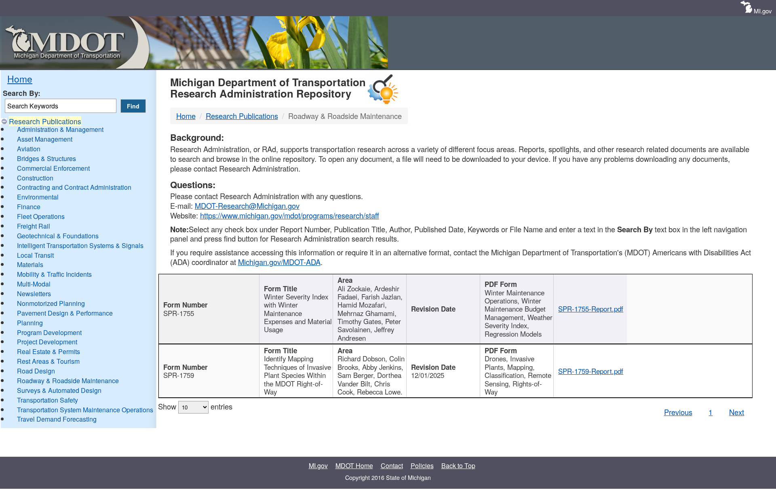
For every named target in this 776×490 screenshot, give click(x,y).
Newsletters (34, 293)
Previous (678, 412)
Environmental (38, 197)
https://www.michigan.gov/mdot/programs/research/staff (289, 215)
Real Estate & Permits (48, 351)
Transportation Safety (47, 400)
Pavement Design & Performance (65, 313)
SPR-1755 (178, 313)
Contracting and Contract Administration (74, 187)
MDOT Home (354, 465)
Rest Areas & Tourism (48, 361)
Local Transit (35, 255)
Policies (422, 465)
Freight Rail (33, 226)
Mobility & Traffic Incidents (54, 274)
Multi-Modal (34, 283)
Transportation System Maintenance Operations (85, 409)
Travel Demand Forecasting (57, 419)
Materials (30, 264)
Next (736, 412)
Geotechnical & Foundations (58, 235)
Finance (28, 206)
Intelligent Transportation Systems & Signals (80, 245)
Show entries (195, 406)
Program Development (49, 332)
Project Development (47, 341)
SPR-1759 (178, 375)
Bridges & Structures (46, 158)
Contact (392, 465)
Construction (35, 177)
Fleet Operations (41, 216)
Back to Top (458, 465)
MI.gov (763, 10)
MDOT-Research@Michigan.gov (247, 205)
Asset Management (44, 139)
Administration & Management (60, 129)
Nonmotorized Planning (51, 303)
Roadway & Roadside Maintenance (68, 380)
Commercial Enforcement (53, 168)
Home (19, 78)
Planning (30, 322)
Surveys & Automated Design (59, 390)
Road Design (36, 370)
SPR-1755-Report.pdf (590, 309)
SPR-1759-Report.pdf (590, 371)
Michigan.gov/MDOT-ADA (279, 262)
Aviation (28, 148)
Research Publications (45, 121)
